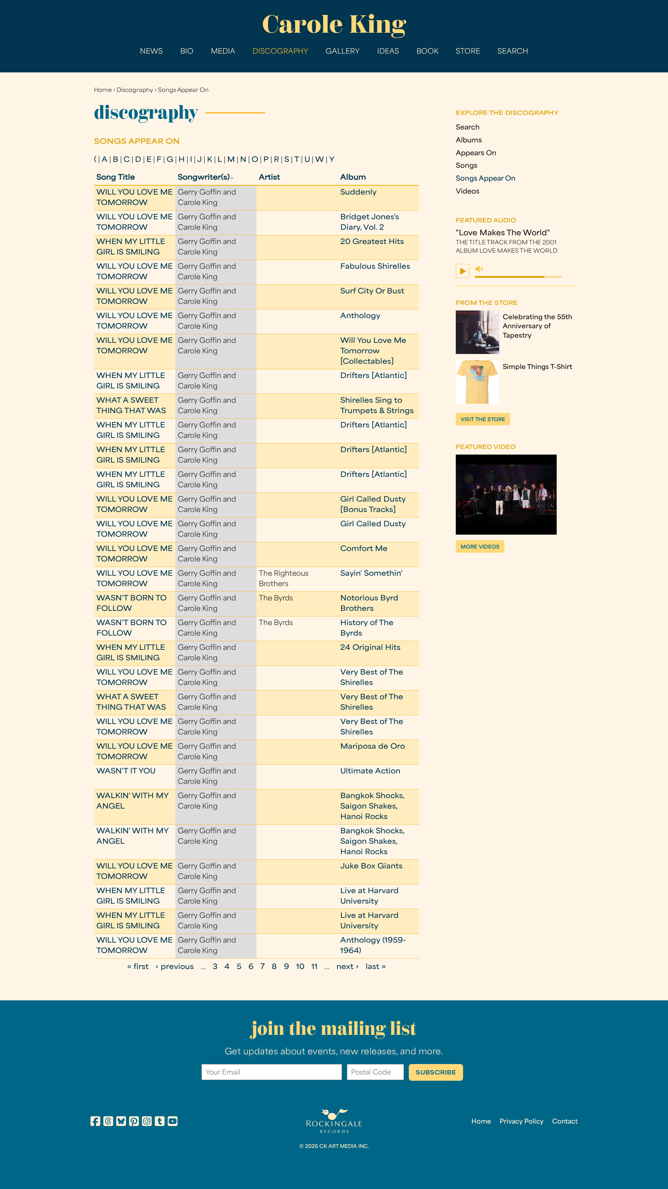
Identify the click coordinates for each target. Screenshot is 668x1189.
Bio (186, 51)
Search (513, 51)
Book (427, 51)
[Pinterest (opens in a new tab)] (134, 1122)
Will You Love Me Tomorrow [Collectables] (373, 351)
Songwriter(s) (204, 177)
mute (479, 269)
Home (103, 90)
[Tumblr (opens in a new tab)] (160, 1122)
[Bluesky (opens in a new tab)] (121, 1122)
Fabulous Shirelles (375, 266)
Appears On (476, 153)
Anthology (360, 316)
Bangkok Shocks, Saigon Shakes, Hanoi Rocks (372, 807)
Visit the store (483, 420)
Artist (269, 177)
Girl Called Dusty (373, 524)
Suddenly (358, 192)
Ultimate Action (370, 771)
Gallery (343, 51)
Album (353, 177)
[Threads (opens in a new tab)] (108, 1122)
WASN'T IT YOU (126, 771)
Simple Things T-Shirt (537, 367)
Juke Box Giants (371, 866)
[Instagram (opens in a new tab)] (147, 1122)
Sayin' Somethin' (371, 573)
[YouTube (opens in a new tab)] (172, 1122)
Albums (469, 140)
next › (347, 967)
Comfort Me (364, 549)
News (151, 51)
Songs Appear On (183, 90)
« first (138, 967)
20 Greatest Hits (372, 242)
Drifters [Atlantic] (373, 376)
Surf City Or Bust (372, 291)
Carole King (334, 24)
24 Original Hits (370, 648)
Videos (467, 192)
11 (314, 967)
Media (223, 51)
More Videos (480, 547)
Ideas (388, 51)
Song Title (115, 177)
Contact (565, 1122)
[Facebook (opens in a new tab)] (95, 1122)
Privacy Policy (521, 1122)
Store (468, 51)
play (463, 271)
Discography (280, 51)
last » (376, 967)
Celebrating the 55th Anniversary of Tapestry (537, 327)
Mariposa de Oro (372, 746)
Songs (466, 166)
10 (300, 967)
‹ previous (175, 967)
